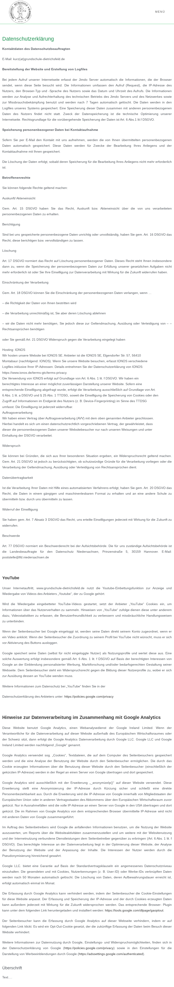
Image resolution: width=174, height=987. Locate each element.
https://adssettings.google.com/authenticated (111, 954)
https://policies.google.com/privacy (89, 696)
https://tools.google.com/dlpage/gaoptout (134, 910)
